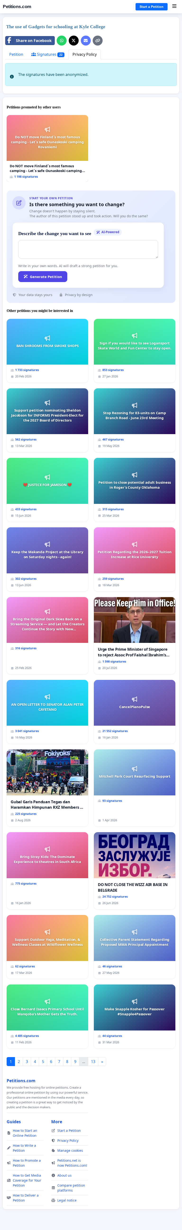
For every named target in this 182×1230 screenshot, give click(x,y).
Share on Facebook (34, 40)
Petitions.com (17, 6)
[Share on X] (74, 41)
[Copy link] (98, 41)
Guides (14, 1121)
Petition (16, 54)
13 (93, 1061)
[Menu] (174, 6)
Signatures (49, 54)
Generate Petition (46, 276)
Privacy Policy (85, 54)
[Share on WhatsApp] (62, 41)
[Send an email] (86, 41)
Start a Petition (152, 7)
